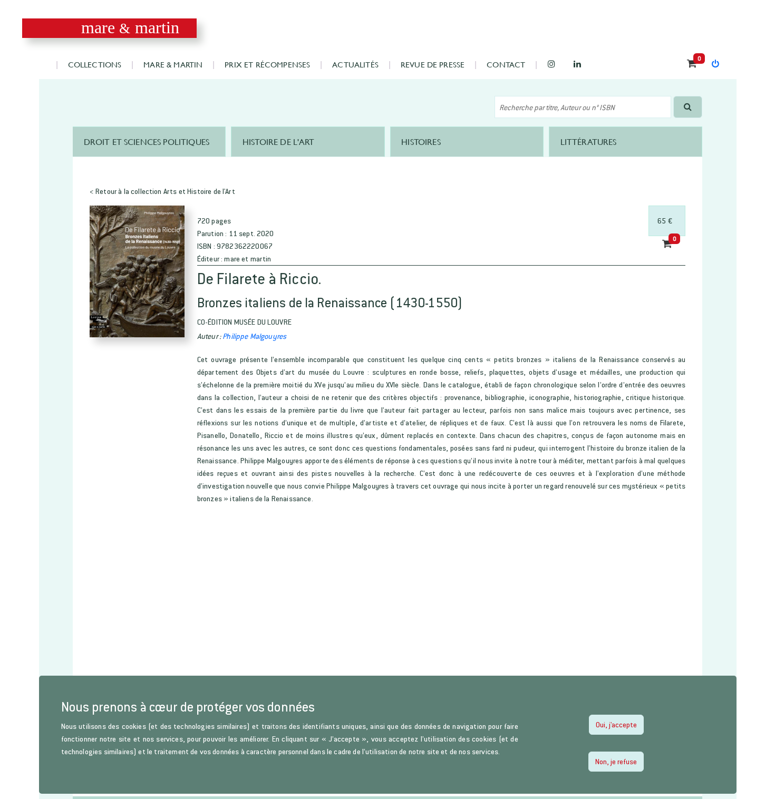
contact (506, 64)
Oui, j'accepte (616, 724)
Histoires (420, 141)
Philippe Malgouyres (254, 336)
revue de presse (432, 64)
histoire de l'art (279, 141)
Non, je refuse (616, 761)
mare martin (130, 27)
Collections (95, 64)
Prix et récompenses (267, 64)
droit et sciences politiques (146, 141)
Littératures (588, 141)
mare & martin (172, 64)
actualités (355, 64)
